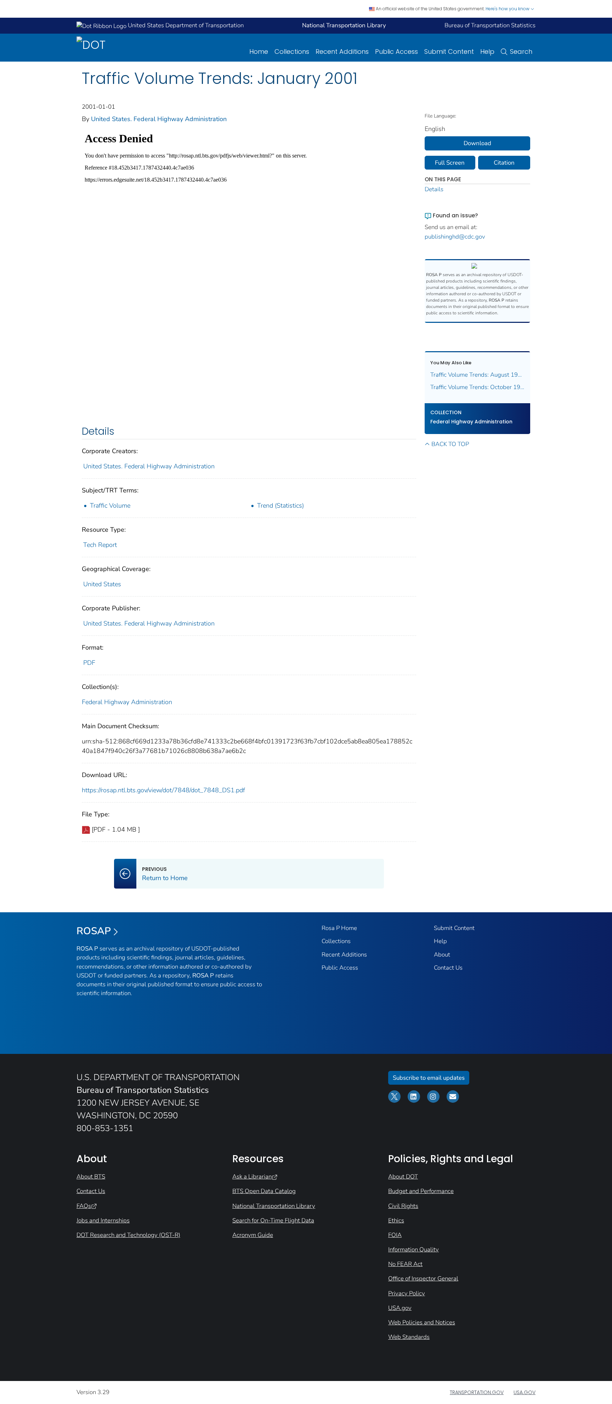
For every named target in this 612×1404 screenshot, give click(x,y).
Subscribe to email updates (429, 1078)
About (442, 955)
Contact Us (448, 968)
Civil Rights (403, 1206)
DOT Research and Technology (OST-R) (128, 1235)
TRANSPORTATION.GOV (477, 1392)
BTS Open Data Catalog (264, 1191)
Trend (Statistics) (280, 505)
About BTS (90, 1176)
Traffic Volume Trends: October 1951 (477, 387)
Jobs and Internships (103, 1220)
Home (258, 51)
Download (477, 143)
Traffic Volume (110, 505)
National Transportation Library (273, 1206)
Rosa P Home (339, 928)
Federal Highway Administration (127, 702)
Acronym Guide (252, 1235)
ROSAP (93, 931)
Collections (291, 51)
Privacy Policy (406, 1293)
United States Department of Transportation (185, 25)
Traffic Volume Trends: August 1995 (477, 375)
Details (434, 189)
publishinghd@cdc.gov (455, 237)
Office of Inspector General (423, 1278)
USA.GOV (525, 1392)
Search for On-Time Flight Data (273, 1220)
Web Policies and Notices (421, 1322)
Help (487, 51)
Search (521, 51)
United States (102, 584)
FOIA (395, 1235)
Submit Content (449, 51)
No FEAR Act (405, 1264)
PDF (89, 662)
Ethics (396, 1220)
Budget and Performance (421, 1191)
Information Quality (413, 1249)
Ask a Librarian (252, 1176)
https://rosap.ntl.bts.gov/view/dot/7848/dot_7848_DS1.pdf (163, 790)
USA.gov (400, 1308)
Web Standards (409, 1337)
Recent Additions (342, 51)
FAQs (83, 1206)
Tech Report (100, 545)
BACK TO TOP (450, 444)
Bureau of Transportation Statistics (490, 25)
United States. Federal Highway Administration (159, 119)
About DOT (403, 1176)
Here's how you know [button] (508, 9)
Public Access (396, 51)
